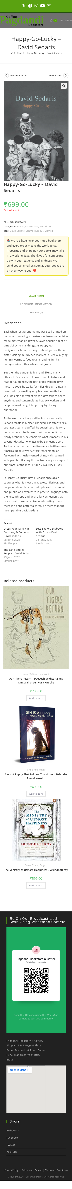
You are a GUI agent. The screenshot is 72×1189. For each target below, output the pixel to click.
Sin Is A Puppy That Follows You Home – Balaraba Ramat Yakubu (36, 776)
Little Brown (31, 226)
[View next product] (65, 75)
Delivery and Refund (31, 1170)
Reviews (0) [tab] (36, 312)
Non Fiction (46, 226)
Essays (29, 230)
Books (20, 226)
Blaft (29, 769)
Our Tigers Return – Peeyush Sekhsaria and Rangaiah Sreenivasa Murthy (36, 680)
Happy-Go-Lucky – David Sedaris (43, 53)
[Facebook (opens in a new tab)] (30, 6)
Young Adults (44, 674)
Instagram (12, 1130)
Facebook (12, 1137)
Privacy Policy (11, 1170)
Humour (38, 230)
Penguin (43, 865)
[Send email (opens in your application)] (48, 6)
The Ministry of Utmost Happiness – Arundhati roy (36, 870)
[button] (64, 86)
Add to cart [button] (36, 698)
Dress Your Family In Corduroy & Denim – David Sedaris (16, 532)
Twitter (10, 1144)
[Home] (12, 53)
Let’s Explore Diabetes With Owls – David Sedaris (49, 532)
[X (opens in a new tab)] (24, 6)
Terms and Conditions (56, 1170)
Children (33, 674)
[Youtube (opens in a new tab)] (42, 6)
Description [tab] (36, 295)
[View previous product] (6, 75)
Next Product (55, 75)
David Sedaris (17, 230)
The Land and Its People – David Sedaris (18, 551)
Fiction (42, 769)
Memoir (48, 230)
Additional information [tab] (36, 304)
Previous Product (18, 75)
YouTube (11, 1151)
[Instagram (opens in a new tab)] (36, 6)
